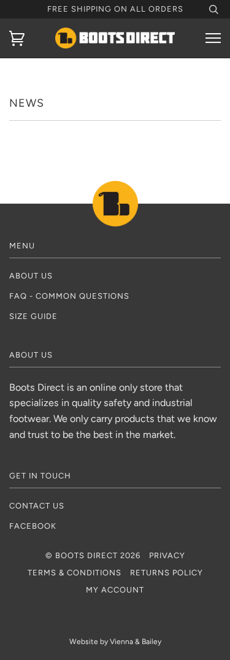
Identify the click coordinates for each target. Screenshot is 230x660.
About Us (31, 275)
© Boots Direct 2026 (92, 555)
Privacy (167, 555)
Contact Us (36, 505)
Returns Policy (166, 572)
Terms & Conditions (74, 572)
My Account (115, 589)
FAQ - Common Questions (69, 296)
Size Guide (33, 316)
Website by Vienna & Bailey (115, 641)
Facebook (32, 526)
